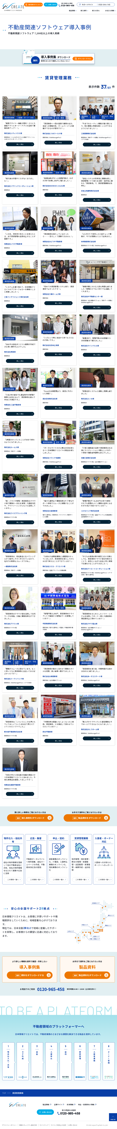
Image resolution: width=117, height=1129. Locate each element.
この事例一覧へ (13, 879)
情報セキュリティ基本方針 (28, 1125)
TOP (4, 1093)
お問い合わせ (72, 1125)
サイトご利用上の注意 (58, 1125)
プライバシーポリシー (9, 1125)
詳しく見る (20, 144)
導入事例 (84, 10)
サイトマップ (44, 1125)
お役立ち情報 (109, 10)
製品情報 (72, 10)
